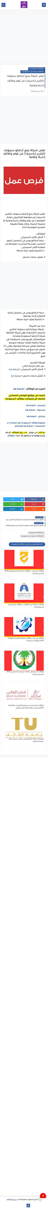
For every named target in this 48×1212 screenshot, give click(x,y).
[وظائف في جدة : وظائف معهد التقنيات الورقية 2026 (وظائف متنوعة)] (24, 627)
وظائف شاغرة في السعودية (32, 72)
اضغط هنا (14, 369)
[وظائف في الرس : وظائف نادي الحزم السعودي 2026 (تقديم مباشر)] (24, 560)
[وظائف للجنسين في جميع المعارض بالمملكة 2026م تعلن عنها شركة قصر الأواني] (24, 694)
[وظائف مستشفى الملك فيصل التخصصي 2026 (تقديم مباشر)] (24, 661)
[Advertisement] (24, 38)
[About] (24, 1205)
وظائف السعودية (36, 69)
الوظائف (11, 436)
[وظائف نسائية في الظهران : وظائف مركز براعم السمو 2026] (24, 593)
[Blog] (20, 1205)
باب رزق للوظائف (12, 1200)
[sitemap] (28, 1205)
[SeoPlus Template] (40, 1200)
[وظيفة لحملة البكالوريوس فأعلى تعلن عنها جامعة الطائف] (24, 728)
